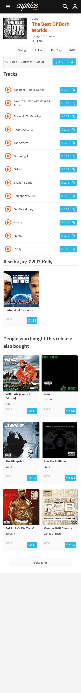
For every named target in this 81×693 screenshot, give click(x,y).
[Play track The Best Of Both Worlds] (8, 90)
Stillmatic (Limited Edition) (17, 396)
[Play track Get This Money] (8, 209)
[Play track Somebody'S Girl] (8, 196)
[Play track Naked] (8, 170)
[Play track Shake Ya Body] (8, 183)
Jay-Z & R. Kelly (45, 36)
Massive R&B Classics (58, 528)
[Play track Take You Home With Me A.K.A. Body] (8, 103)
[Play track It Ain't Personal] (8, 130)
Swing (22, 50)
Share (39, 41)
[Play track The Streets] (8, 143)
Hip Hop (38, 50)
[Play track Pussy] (8, 249)
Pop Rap (56, 50)
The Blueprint (14, 461)
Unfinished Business (19, 310)
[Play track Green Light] (8, 156)
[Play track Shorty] (8, 223)
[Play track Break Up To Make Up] (8, 117)
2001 (47, 394)
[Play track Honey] (8, 236)
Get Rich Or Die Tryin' (19, 528)
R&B (72, 50)
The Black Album (55, 461)
